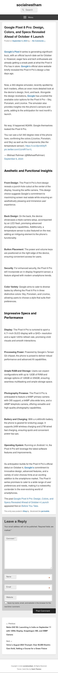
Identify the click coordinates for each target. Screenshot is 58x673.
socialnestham (29, 4)
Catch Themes (36, 669)
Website (9, 597)
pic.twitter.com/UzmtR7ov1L (18, 149)
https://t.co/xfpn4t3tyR (36, 145)
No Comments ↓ (38, 41)
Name (8, 576)
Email (8, 586)
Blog (25, 511)
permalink (45, 511)
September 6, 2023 (13, 158)
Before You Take (30, 505)
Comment (10, 538)
